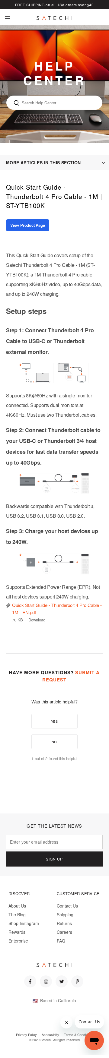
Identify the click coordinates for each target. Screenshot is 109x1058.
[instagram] (46, 981)
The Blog (17, 914)
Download (36, 620)
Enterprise (18, 941)
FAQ (61, 941)
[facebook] (30, 981)
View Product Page (27, 225)
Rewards (16, 932)
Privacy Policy (26, 1034)
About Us (17, 906)
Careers (64, 932)
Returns (64, 923)
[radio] (54, 721)
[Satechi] (54, 18)
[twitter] (62, 981)
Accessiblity (50, 1034)
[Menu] (7, 17)
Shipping (65, 914)
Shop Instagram (23, 923)
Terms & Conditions (78, 1034)
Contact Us (67, 906)
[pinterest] (77, 981)
